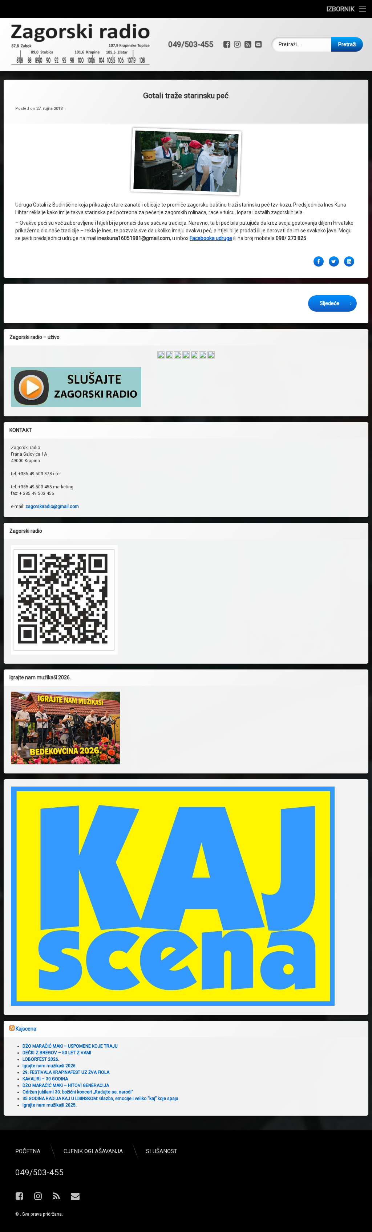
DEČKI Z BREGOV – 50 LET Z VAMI (57, 1052)
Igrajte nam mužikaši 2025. (50, 1105)
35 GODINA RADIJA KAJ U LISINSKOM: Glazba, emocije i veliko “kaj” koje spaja (100, 1098)
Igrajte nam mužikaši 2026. (50, 1065)
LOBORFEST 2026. (41, 1059)
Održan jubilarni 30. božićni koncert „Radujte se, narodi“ (78, 1092)
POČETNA (27, 1151)
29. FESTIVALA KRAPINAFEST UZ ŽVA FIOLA (66, 1072)
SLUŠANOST (161, 1151)
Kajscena (26, 1029)
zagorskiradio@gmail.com (52, 506)
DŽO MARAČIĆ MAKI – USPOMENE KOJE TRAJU (70, 1046)
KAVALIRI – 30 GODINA (45, 1078)
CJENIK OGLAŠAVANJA (93, 1151)
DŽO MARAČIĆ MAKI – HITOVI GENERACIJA (66, 1085)
